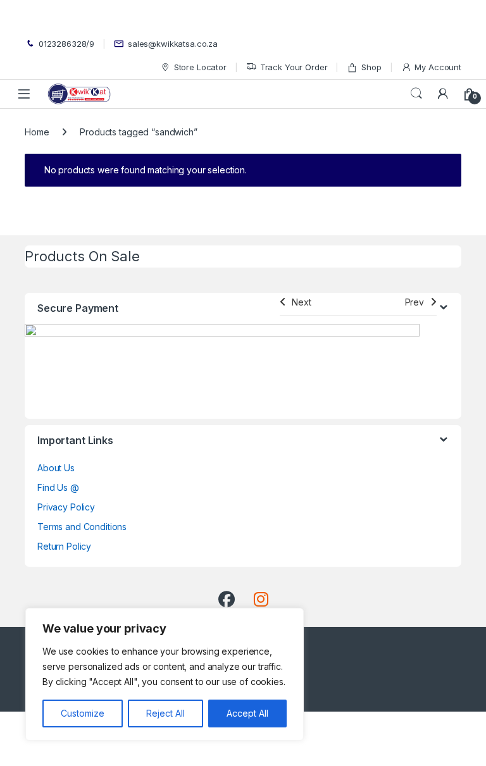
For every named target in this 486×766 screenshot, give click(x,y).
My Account (437, 67)
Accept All (247, 713)
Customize (82, 713)
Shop (371, 67)
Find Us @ (58, 487)
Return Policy (64, 546)
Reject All (165, 713)
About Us (56, 467)
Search (416, 94)
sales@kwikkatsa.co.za (173, 44)
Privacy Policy (66, 507)
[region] (164, 674)
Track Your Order (294, 67)
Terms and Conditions (82, 526)
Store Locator (200, 67)
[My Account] (443, 93)
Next (301, 302)
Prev (414, 302)
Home (37, 132)
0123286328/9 (66, 44)
